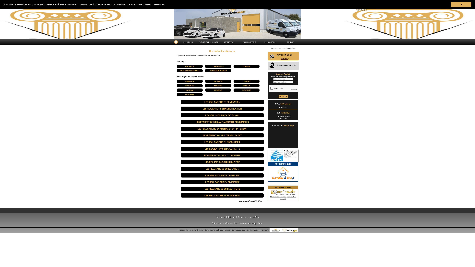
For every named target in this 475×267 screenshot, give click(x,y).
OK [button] (461, 4)
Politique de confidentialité (240, 230)
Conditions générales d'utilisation (220, 230)
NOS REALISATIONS (249, 42)
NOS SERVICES (188, 42)
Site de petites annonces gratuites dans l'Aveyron (283, 198)
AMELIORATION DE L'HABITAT (208, 42)
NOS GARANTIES (269, 42)
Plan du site (254, 230)
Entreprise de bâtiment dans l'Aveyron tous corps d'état (237, 223)
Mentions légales (204, 230)
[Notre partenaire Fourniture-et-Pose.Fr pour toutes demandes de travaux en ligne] (283, 180)
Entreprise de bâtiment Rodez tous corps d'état (237, 217)
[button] (165, 4)
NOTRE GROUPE (264, 230)
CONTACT (290, 42)
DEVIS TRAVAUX (229, 42)
